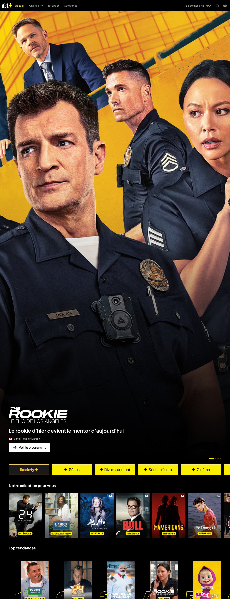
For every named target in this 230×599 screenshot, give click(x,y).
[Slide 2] (215, 458)
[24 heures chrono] (25, 515)
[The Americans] (168, 515)
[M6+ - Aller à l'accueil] (7, 5)
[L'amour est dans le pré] (61, 515)
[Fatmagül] (204, 515)
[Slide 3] (218, 458)
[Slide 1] (211, 458)
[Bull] (133, 515)
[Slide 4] (220, 458)
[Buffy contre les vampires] (97, 515)
